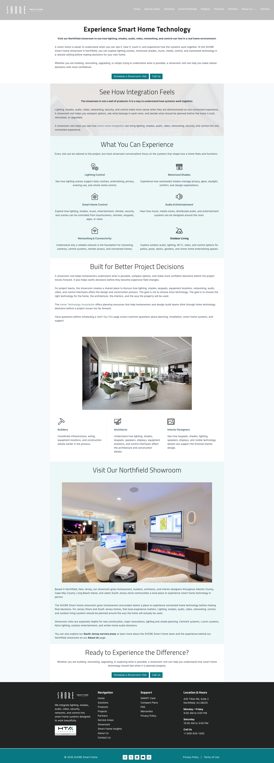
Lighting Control (95, 174)
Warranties (147, 711)
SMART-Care (148, 698)
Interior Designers (178, 429)
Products (219, 9)
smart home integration (110, 125)
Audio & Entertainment (179, 204)
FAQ (110, 316)
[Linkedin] (137, 757)
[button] (130, 675)
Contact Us (104, 737)
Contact (264, 9)
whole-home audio (114, 625)
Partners (233, 9)
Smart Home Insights (110, 728)
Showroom (104, 724)
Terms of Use (211, 757)
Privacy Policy (148, 715)
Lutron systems (209, 621)
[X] (131, 757)
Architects (120, 429)
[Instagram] (149, 757)
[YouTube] (143, 757)
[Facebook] (125, 757)
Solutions (169, 9)
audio (181, 609)
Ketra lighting (62, 625)
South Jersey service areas (100, 633)
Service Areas (152, 9)
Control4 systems (189, 621)
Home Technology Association (77, 304)
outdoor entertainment (84, 625)
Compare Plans (149, 702)
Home (137, 9)
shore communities (138, 593)
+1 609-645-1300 (194, 733)
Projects (205, 9)
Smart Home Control (94, 204)
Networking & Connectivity (95, 238)
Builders (63, 429)
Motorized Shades (179, 174)
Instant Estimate (187, 9)
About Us (247, 9)
